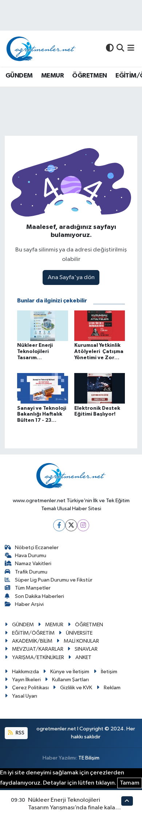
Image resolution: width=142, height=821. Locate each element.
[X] (71, 525)
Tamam (129, 783)
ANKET (83, 657)
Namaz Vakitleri (33, 563)
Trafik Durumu (31, 572)
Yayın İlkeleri (26, 679)
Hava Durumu (30, 555)
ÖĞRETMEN (89, 75)
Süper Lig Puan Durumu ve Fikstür (53, 580)
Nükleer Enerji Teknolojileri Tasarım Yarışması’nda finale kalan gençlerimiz (73, 808)
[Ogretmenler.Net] (41, 48)
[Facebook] (59, 525)
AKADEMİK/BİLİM (32, 641)
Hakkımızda (25, 671)
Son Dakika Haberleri (39, 596)
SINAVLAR (86, 649)
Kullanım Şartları (70, 679)
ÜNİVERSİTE (79, 633)
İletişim (109, 671)
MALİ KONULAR (81, 641)
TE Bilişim (88, 758)
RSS (19, 732)
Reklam (112, 687)
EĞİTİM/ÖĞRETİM (33, 633)
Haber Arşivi (29, 604)
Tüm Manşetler (33, 588)
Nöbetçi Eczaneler (37, 547)
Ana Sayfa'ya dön (71, 277)
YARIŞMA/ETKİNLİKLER (38, 657)
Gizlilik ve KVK (76, 687)
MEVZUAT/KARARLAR (37, 649)
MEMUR (52, 75)
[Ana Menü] (130, 48)
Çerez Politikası (30, 687)
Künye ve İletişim (69, 671)
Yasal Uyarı (24, 696)
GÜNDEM (18, 75)
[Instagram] (83, 525)
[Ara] (120, 48)
